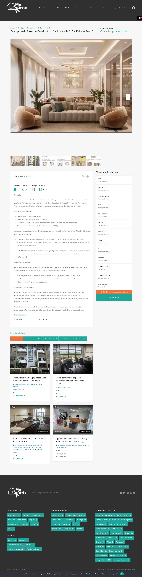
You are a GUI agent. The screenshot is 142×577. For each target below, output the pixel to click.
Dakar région (31, 28)
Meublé (70, 520)
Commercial (37, 515)
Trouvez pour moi (80, 8)
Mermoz (112, 537)
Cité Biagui (110, 515)
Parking (44, 319)
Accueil (41, 8)
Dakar (40, 28)
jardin (81, 515)
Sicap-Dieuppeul (116, 551)
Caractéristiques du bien (33, 339)
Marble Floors (58, 520)
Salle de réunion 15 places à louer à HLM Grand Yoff (29, 440)
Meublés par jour (34, 549)
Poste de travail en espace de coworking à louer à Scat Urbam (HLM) (70, 381)
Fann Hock (122, 524)
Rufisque (111, 546)
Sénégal (21, 28)
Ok (122, 574)
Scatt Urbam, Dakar (64, 387)
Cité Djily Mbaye (124, 515)
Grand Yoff (117, 528)
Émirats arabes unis (121, 560)
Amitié (99, 515)
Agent (100, 240)
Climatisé (71, 515)
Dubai (112, 524)
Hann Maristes (102, 533)
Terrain (34, 524)
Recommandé (16, 339)
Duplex (11, 520)
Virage (100, 560)
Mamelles (101, 537)
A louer (59, 8)
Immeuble (21, 520)
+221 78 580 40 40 (124, 8)
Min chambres (102, 214)
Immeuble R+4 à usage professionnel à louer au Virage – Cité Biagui (29, 379)
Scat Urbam (101, 551)
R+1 (76, 524)
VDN (123, 555)
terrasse (56, 528)
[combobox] (114, 182)
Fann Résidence (103, 528)
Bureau (26, 515)
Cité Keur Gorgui (103, 520)
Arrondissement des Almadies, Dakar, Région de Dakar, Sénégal (72, 446)
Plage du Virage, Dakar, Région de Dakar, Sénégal (27, 385)
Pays (99, 178)
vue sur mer (68, 528)
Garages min (102, 231)
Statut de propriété (79, 339)
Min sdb (100, 222)
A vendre (51, 8)
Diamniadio (101, 524)
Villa (11, 528)
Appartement (14, 515)
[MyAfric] (17, 13)
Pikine (110, 542)
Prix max (101, 258)
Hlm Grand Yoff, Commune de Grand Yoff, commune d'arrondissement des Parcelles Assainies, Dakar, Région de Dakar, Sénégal (28, 447)
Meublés (68, 8)
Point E (47, 28)
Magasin (33, 520)
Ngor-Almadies (126, 537)
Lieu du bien (65, 339)
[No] (139, 574)
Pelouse (56, 524)
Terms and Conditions (128, 569)
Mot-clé (100, 187)
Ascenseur (19, 319)
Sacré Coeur (122, 546)
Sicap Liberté (101, 555)
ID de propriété (102, 284)
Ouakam (100, 542)
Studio (24, 524)
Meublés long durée (16, 549)
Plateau (120, 542)
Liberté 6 (129, 533)
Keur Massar (116, 533)
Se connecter (107, 8)
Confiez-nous (94, 8)
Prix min (100, 249)
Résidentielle (13, 524)
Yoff (108, 560)
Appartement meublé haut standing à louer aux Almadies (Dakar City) (72, 440)
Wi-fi (80, 528)
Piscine (66, 524)
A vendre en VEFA (15, 545)
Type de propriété (51, 339)
